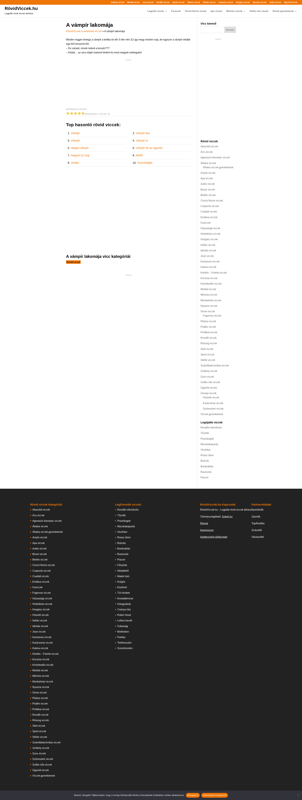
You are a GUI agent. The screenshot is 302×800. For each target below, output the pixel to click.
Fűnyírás (122, 565)
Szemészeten (125, 648)
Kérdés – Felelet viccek (214, 272)
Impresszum (207, 530)
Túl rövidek (123, 592)
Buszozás (206, 472)
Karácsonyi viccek (213, 403)
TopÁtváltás (258, 523)
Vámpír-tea (143, 133)
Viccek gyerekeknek (283, 11)
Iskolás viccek (208, 250)
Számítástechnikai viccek (215, 365)
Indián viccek (208, 245)
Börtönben (123, 631)
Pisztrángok (207, 438)
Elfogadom (192, 795)
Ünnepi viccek (208, 393)
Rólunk (204, 523)
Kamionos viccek (210, 261)
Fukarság (122, 626)
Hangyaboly (124, 604)
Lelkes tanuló (124, 620)
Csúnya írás (124, 609)
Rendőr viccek (162, 2)
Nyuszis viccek (259, 2)
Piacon (204, 477)
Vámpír (75, 133)
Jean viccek (148, 2)
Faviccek (176, 11)
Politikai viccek (209, 332)
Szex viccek (207, 376)
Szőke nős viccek (259, 11)
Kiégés (121, 581)
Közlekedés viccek (211, 283)
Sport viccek (207, 354)
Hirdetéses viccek (210, 233)
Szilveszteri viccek (213, 408)
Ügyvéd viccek (290, 2)
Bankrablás (207, 466)
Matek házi (123, 576)
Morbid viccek (133, 2)
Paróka (121, 637)
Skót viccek (207, 349)
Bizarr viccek (208, 189)
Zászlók (256, 516)
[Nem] (298, 795)
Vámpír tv (142, 140)
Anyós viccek (178, 2)
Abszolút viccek (209, 146)
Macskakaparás (209, 444)
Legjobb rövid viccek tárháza (19, 13)
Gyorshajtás (144, 162)
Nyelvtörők (257, 509)
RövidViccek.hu (21, 8)
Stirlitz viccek (208, 360)
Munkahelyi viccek (211, 300)
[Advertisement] (128, 84)
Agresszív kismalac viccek (215, 157)
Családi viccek (209, 211)
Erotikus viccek (209, 217)
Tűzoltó (205, 433)
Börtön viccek (208, 195)
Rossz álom (207, 455)
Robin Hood (124, 615)
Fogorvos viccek (212, 315)
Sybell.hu (227, 516)
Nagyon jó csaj (80, 155)
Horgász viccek (243, 2)
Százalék (257, 530)
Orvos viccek (208, 311)
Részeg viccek (209, 343)
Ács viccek (207, 152)
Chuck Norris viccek (195, 11)
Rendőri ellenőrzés (211, 427)
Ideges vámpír (80, 148)
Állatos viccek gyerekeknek (218, 167)
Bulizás (205, 460)
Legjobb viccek (155, 11)
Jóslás (75, 162)
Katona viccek (208, 267)
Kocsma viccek (209, 278)
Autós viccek (275, 2)
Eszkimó (122, 587)
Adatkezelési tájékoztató (213, 537)
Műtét (139, 155)
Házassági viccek (210, 228)
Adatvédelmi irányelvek (214, 795)
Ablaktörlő (123, 570)
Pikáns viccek (208, 321)
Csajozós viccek (225, 2)
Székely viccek (117, 2)
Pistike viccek (209, 2)
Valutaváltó (258, 537)
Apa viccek (216, 11)
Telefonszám (124, 642)
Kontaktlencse (125, 598)
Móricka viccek (234, 11)
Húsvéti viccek (211, 397)
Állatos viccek (193, 2)
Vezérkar (205, 449)
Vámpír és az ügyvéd (149, 148)
